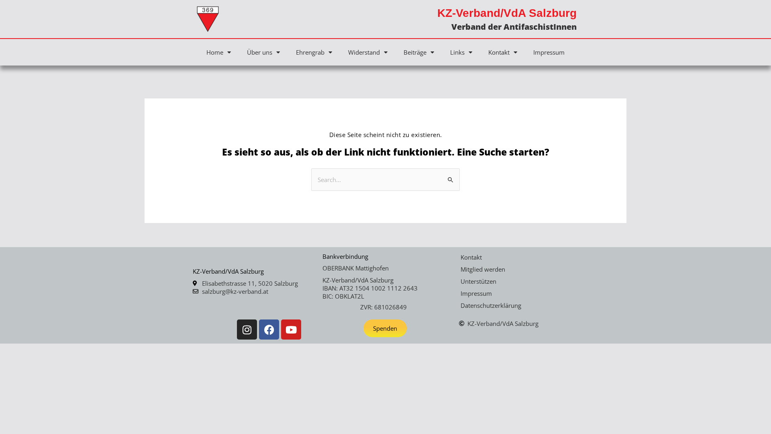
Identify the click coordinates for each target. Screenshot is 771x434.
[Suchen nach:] (385, 180)
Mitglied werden (483, 269)
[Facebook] (269, 329)
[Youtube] (291, 329)
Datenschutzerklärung (491, 305)
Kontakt (499, 52)
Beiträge (415, 52)
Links (457, 52)
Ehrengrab (310, 52)
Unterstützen (478, 281)
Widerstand (364, 52)
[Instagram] (247, 329)
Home (214, 52)
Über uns (259, 52)
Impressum (549, 52)
